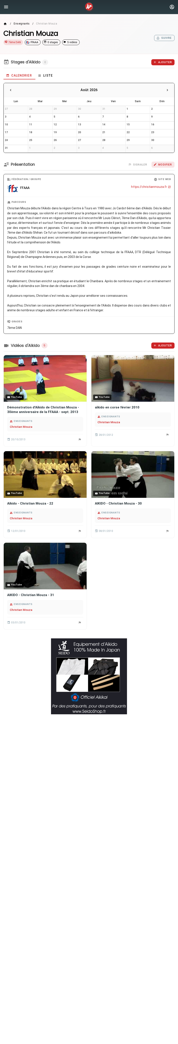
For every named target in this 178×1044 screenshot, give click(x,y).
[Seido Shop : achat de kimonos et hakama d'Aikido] (89, 676)
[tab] (19, 75)
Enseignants (22, 23)
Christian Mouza (21, 426)
